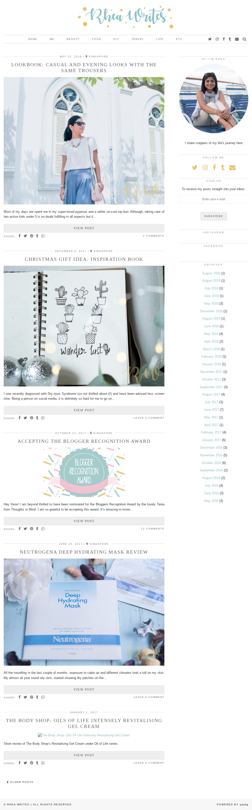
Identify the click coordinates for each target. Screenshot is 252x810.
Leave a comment (149, 417)
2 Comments (153, 235)
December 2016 (211, 447)
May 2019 (211, 303)
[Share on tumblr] (37, 236)
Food (96, 39)
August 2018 (211, 318)
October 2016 (211, 463)
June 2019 (211, 296)
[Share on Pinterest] (32, 236)
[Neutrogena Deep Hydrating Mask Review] (84, 664)
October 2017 (211, 379)
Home (32, 39)
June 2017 (211, 410)
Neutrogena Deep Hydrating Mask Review (84, 552)
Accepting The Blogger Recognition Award (84, 441)
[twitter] (210, 39)
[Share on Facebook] (19, 236)
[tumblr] (230, 39)
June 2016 (211, 493)
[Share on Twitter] (25, 236)
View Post (84, 228)
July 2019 (211, 288)
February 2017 (211, 432)
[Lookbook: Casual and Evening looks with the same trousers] (84, 203)
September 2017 (211, 387)
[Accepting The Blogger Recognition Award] (84, 496)
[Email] (237, 39)
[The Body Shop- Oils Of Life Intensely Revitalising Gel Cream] (84, 735)
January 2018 (211, 364)
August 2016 (211, 478)
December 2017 (211, 372)
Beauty (73, 39)
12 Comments (152, 528)
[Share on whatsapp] (43, 236)
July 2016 (211, 485)
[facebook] (224, 39)
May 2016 (211, 501)
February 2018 (211, 356)
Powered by (232, 804)
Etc (179, 39)
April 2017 (211, 425)
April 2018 (211, 341)
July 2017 (211, 402)
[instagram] (217, 39)
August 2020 (211, 273)
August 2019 (211, 280)
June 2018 (211, 326)
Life (160, 39)
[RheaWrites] (126, 17)
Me (52, 39)
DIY (116, 39)
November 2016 (211, 455)
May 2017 (211, 417)
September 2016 (211, 470)
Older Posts (21, 782)
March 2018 (211, 349)
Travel (137, 39)
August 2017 (211, 394)
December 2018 (211, 311)
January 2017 (211, 440)
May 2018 (211, 334)
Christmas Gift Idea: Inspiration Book (84, 259)
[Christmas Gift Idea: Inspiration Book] (84, 385)
